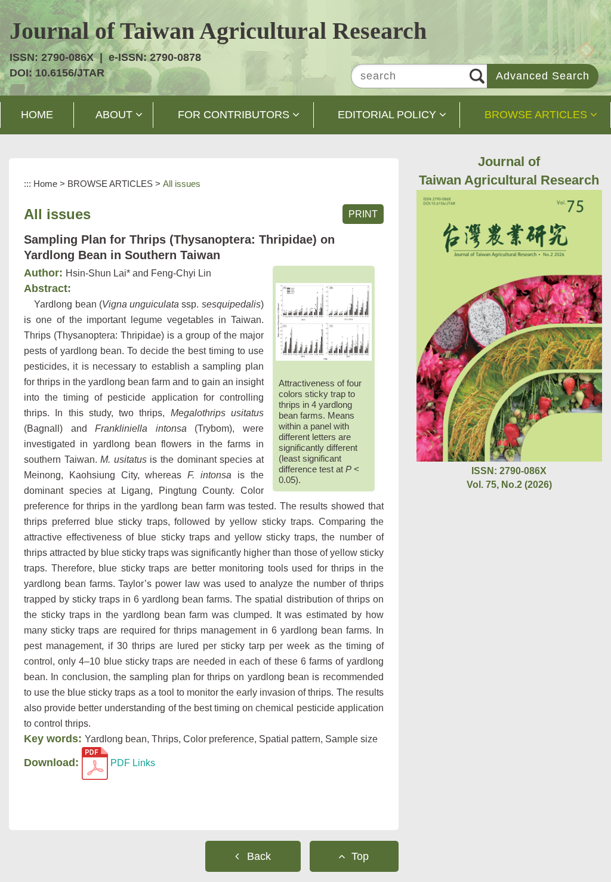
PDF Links (131, 763)
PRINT (363, 214)
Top (360, 856)
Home (45, 184)
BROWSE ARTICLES (536, 115)
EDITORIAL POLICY (387, 115)
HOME (37, 115)
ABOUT (113, 115)
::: (27, 184)
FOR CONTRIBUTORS (233, 115)
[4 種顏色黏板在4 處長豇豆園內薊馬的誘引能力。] (324, 322)
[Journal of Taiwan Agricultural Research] (509, 325)
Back (259, 856)
